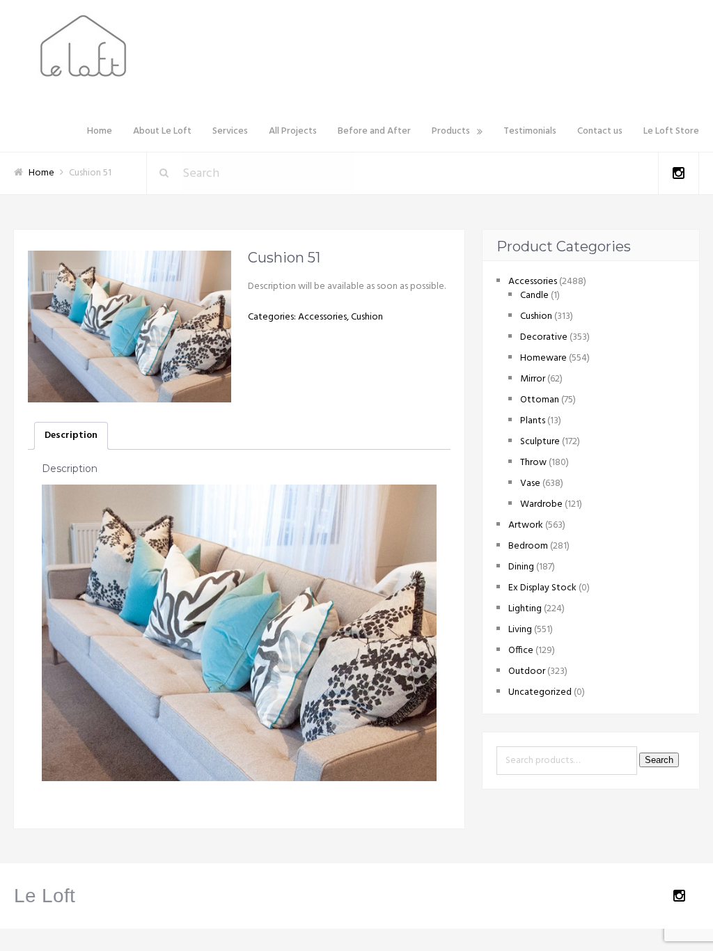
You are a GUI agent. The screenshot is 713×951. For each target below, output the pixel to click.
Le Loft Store (671, 131)
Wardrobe (541, 504)
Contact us (599, 131)
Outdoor (526, 671)
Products (451, 131)
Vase (530, 483)
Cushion (367, 317)
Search (659, 760)
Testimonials (529, 131)
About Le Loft (162, 131)
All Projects (293, 131)
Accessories (322, 317)
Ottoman (539, 400)
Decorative (543, 337)
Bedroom (528, 546)
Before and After (374, 131)
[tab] (71, 436)
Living (520, 630)
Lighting (525, 609)
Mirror (532, 379)
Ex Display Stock (542, 588)
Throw (533, 463)
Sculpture (540, 442)
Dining (521, 567)
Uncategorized (540, 692)
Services (230, 131)
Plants (532, 421)
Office (520, 651)
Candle (534, 296)
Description (71, 435)
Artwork (525, 525)
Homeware (543, 358)
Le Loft (44, 895)
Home (99, 131)
